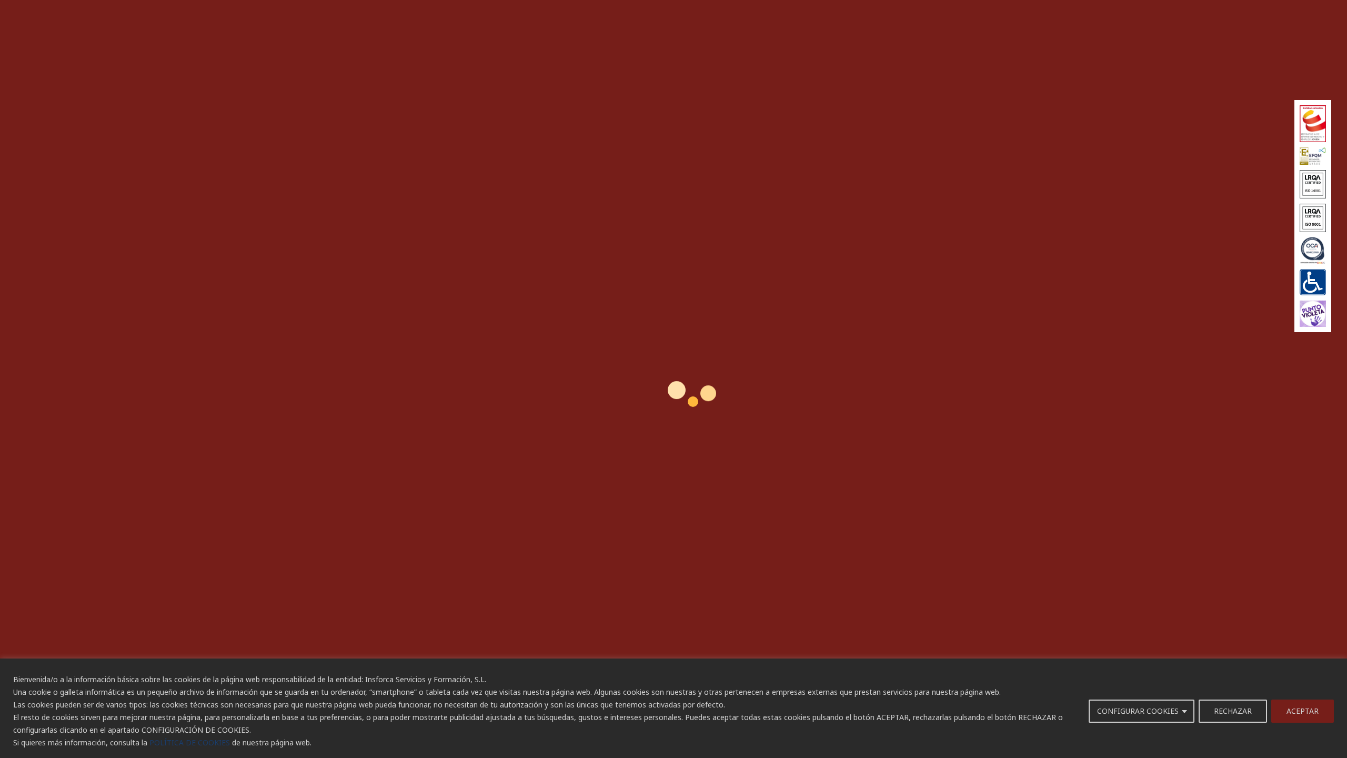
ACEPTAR (1302, 711)
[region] (673, 708)
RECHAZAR (1233, 711)
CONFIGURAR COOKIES (1138, 711)
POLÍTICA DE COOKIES (189, 742)
